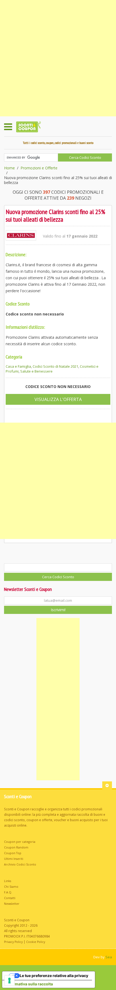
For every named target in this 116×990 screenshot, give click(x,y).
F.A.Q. (8, 892)
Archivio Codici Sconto (20, 864)
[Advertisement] (58, 58)
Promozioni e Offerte (39, 168)
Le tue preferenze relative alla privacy (54, 975)
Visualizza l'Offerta (58, 399)
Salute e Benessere (36, 371)
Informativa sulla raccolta (29, 984)
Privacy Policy (13, 942)
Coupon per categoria (19, 842)
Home (9, 168)
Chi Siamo (11, 887)
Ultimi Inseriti (13, 859)
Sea (108, 957)
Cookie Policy (35, 942)
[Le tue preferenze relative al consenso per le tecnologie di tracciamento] (9, 980)
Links (7, 881)
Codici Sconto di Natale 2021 (55, 366)
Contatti (9, 898)
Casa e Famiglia (18, 366)
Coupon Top (12, 853)
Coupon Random (16, 847)
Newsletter (11, 904)
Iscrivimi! (58, 609)
